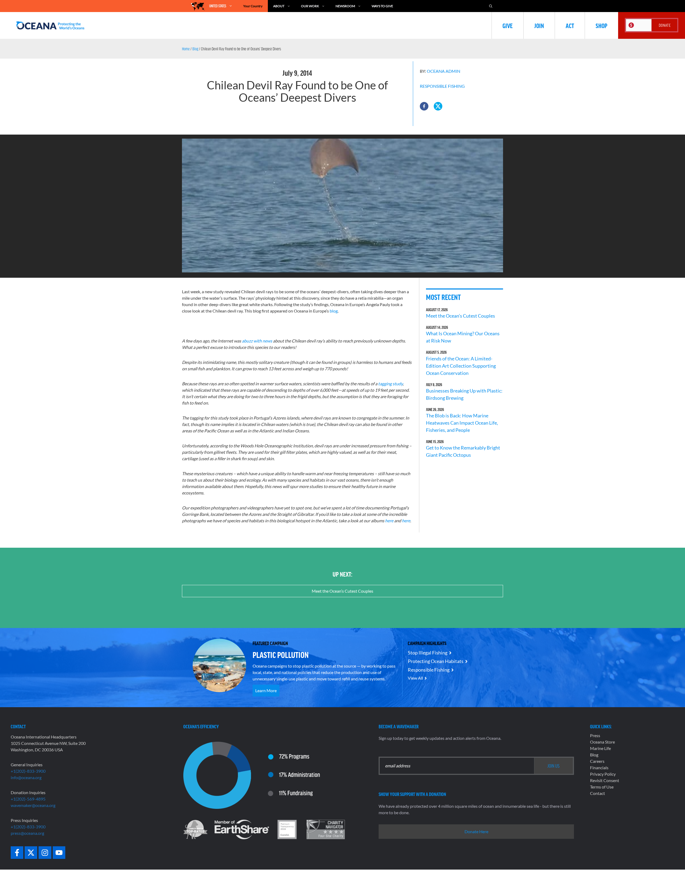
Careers (597, 761)
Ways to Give (382, 6)
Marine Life (600, 748)
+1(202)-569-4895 (28, 798)
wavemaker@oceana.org (33, 805)
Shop (601, 25)
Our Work (310, 6)
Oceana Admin (443, 71)
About (278, 6)
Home (186, 49)
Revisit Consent (604, 780)
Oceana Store (602, 741)
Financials (599, 767)
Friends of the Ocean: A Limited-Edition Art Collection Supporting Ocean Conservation (461, 366)
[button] (424, 106)
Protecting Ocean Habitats (435, 661)
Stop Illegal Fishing (427, 653)
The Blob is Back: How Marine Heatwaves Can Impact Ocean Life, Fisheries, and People (462, 423)
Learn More (266, 690)
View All (415, 677)
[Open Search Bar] (491, 6)
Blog (195, 49)
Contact (597, 793)
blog (334, 310)
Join (539, 25)
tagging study (390, 383)
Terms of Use (602, 786)
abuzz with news (257, 340)
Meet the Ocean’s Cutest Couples (460, 316)
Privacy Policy (603, 773)
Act (570, 25)
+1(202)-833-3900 (28, 771)
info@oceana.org (26, 777)
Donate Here (476, 831)
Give (508, 25)
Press (595, 735)
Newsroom (345, 6)
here (389, 520)
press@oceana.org (27, 833)
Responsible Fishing (442, 86)
